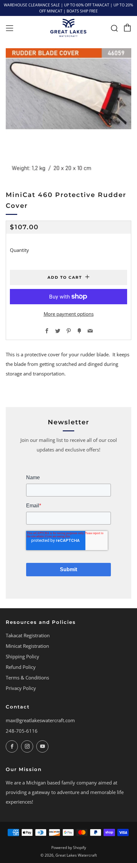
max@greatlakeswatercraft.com (40, 720)
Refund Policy (21, 667)
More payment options (69, 314)
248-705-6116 (22, 731)
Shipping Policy (22, 656)
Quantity (19, 250)
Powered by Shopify (68, 847)
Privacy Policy (21, 688)
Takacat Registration (28, 635)
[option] (68, 111)
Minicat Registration (27, 646)
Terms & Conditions (27, 677)
